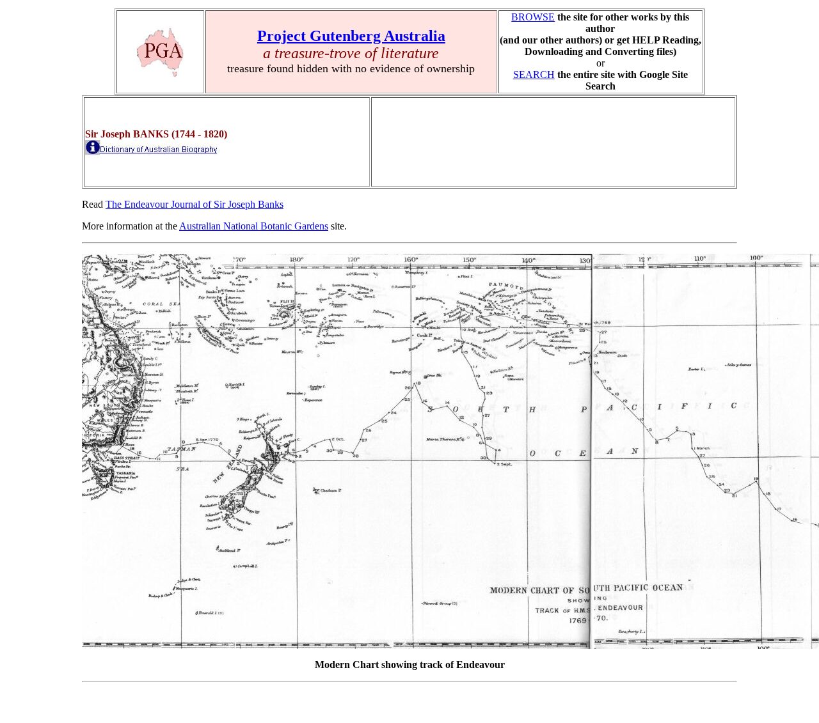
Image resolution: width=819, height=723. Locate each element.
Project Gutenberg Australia (351, 35)
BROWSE (533, 17)
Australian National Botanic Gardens (253, 226)
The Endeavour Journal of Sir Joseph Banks (194, 204)
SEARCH (534, 74)
